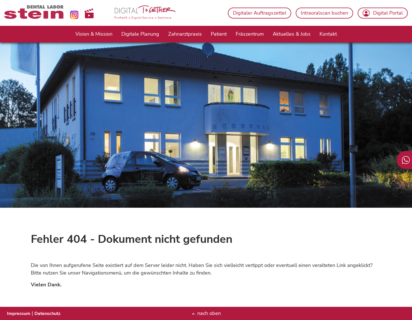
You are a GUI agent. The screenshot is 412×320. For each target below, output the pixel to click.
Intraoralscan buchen (324, 13)
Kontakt (328, 34)
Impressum (18, 313)
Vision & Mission (93, 34)
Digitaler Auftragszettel (259, 13)
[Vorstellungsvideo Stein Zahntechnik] (89, 13)
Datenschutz (47, 313)
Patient (219, 34)
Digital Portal (388, 13)
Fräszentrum (250, 34)
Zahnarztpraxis (185, 34)
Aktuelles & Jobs (292, 34)
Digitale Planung (140, 34)
